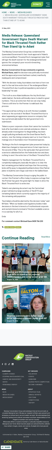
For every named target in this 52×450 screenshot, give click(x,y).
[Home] (11, 4)
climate (18, 227)
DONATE (37, 4)
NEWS (4, 389)
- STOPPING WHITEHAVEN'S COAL (13, 376)
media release (9, 227)
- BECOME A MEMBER (35, 384)
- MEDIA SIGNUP (7, 397)
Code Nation (33, 442)
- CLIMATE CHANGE (8, 374)
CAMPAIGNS (6, 371)
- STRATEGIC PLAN (34, 392)
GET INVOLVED (33, 371)
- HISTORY (31, 403)
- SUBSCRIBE (32, 379)
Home (4, 12)
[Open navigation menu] (47, 4)
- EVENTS (31, 376)
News (12, 12)
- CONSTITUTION (33, 400)
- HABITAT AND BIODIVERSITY (11, 379)
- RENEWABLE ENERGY (9, 384)
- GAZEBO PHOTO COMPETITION (38, 382)
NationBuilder (44, 442)
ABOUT (30, 389)
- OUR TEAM (32, 397)
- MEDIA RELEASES (8, 395)
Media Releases (25, 12)
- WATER (4, 382)
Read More (45, 237)
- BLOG (4, 392)
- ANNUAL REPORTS (34, 395)
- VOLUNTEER (32, 374)
